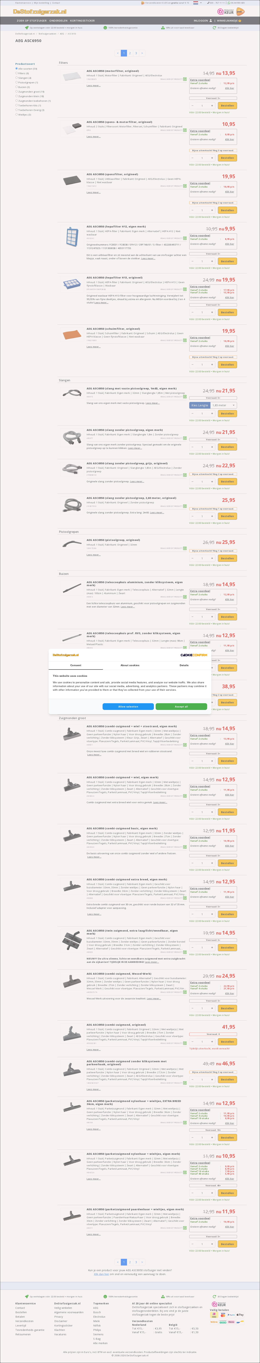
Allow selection (128, 706)
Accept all (181, 706)
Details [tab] (184, 665)
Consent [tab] (75, 665)
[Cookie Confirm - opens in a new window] (194, 655)
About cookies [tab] (130, 665)
